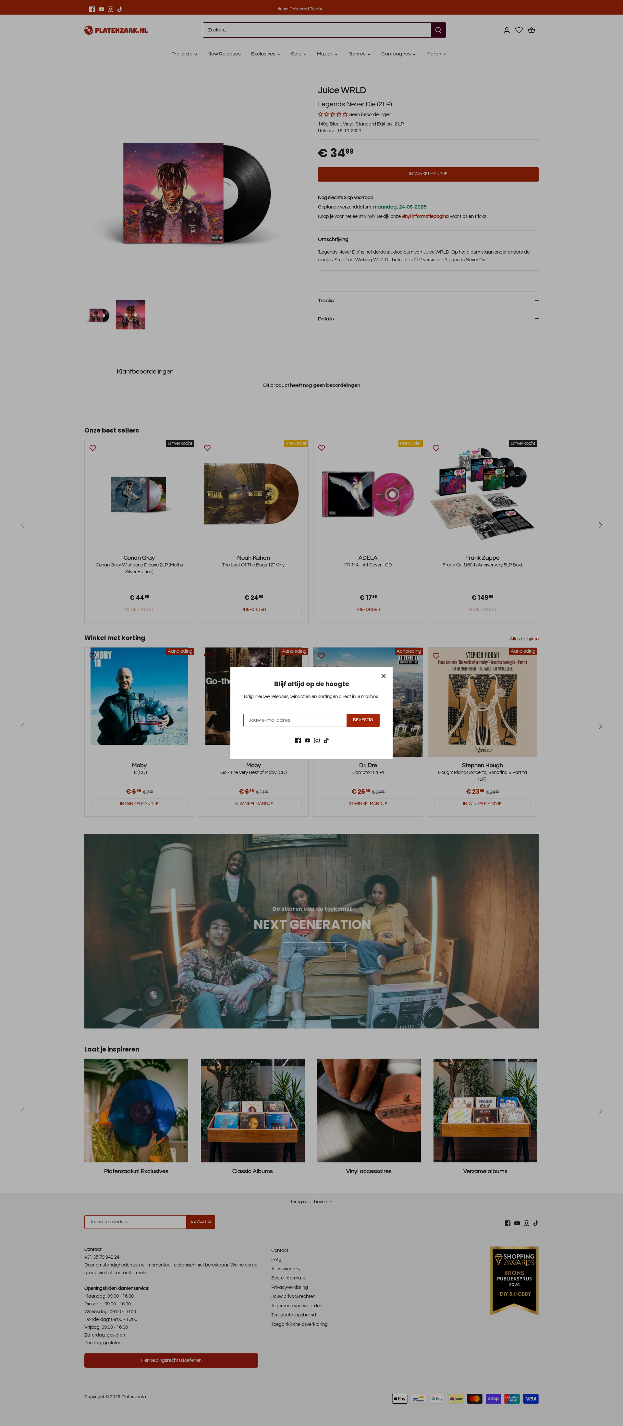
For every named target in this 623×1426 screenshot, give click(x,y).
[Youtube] (307, 740)
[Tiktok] (326, 740)
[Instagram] (317, 740)
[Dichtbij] (383, 676)
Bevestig (363, 720)
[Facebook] (298, 740)
